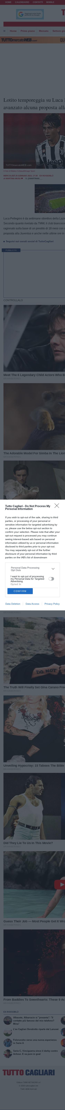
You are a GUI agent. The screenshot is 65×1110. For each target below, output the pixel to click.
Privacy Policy (52, 603)
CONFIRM (20, 591)
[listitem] (32, 568)
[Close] (58, 506)
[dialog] (32, 555)
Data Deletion (12, 603)
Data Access (32, 603)
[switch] (51, 579)
